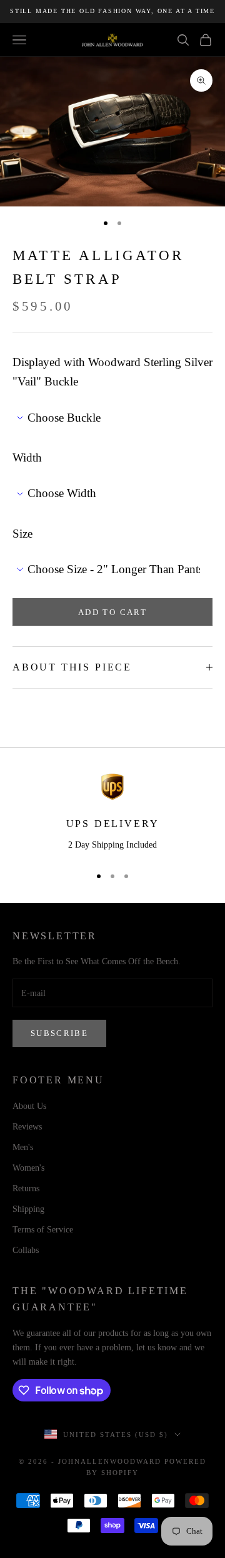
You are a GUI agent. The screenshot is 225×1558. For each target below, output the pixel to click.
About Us (29, 1106)
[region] (112, 813)
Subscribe (59, 1033)
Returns (25, 1188)
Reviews (27, 1126)
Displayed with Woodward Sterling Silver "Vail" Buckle (112, 372)
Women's (28, 1168)
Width (27, 457)
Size (22, 533)
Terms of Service (42, 1229)
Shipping (28, 1209)
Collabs (25, 1250)
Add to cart (112, 612)
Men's (22, 1147)
